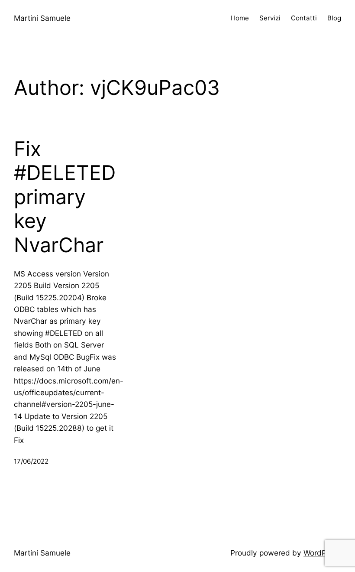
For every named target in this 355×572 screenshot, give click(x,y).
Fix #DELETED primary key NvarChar (65, 197)
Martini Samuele (42, 18)
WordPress (322, 552)
